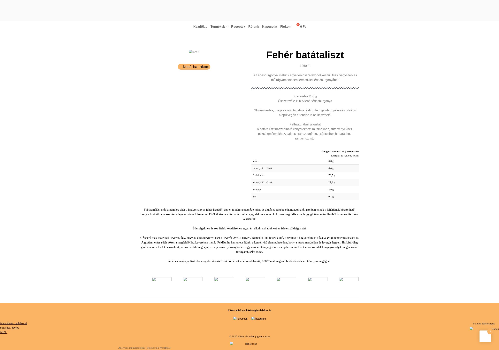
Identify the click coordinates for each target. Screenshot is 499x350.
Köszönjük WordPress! (159, 347)
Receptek (238, 26)
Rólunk (253, 26)
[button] (144, 52)
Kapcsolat (269, 26)
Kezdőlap (200, 26)
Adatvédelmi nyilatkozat (13, 323)
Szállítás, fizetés (9, 327)
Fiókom (285, 26)
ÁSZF (3, 332)
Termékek (218, 26)
